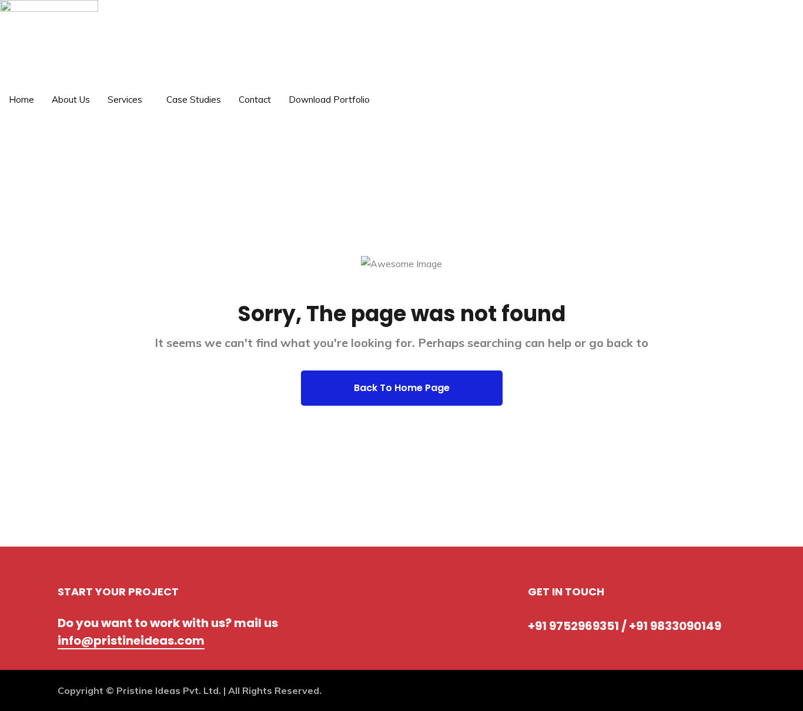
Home (21, 99)
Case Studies (193, 99)
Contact (255, 99)
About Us (71, 99)
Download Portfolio (329, 99)
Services (125, 99)
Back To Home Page (402, 388)
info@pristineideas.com (131, 640)
